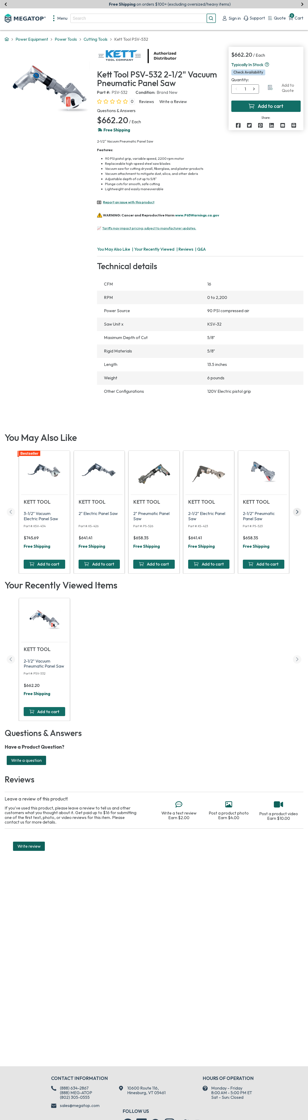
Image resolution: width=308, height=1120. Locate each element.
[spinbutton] (245, 89)
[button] (267, 65)
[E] (282, 125)
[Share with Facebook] (238, 125)
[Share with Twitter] (249, 125)
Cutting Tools (95, 39)
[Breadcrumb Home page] (7, 39)
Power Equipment (32, 39)
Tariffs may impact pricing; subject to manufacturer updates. (149, 228)
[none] (60, 18)
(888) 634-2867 (74, 1088)
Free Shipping (37, 546)
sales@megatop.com (80, 1105)
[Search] (211, 18)
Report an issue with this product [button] (128, 202)
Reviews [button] (146, 102)
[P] (293, 125)
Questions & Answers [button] (116, 111)
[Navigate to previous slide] (5, 4)
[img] (176, 56)
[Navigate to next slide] (302, 4)
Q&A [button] (201, 249)
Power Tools (66, 39)
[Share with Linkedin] (271, 125)
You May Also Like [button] (113, 249)
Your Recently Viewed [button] (154, 249)
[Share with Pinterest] (260, 125)
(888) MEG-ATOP (76, 1092)
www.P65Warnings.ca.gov (197, 215)
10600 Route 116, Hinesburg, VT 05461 (146, 1090)
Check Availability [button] (248, 72)
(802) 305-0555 (75, 1097)
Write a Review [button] (173, 102)
